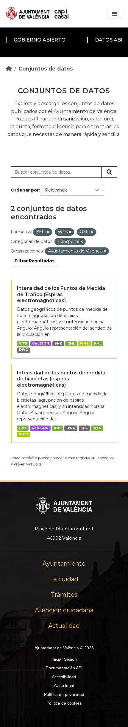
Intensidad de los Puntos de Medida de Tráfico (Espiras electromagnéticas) (61, 294)
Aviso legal (64, 685)
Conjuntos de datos (45, 68)
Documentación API (64, 667)
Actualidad (64, 625)
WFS (23, 343)
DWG (23, 350)
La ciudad (64, 579)
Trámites (64, 594)
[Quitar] (48, 232)
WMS (84, 343)
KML (97, 343)
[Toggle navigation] (114, 14)
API (14, 464)
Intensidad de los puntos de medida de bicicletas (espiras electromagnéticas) (61, 379)
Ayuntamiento (64, 563)
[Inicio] (9, 68)
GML (71, 343)
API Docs (33, 464)
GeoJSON (40, 343)
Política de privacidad (64, 694)
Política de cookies (64, 703)
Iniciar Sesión (64, 659)
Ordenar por (25, 190)
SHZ (58, 343)
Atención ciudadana (64, 610)
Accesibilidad (64, 676)
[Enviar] (109, 172)
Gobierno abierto (39, 40)
